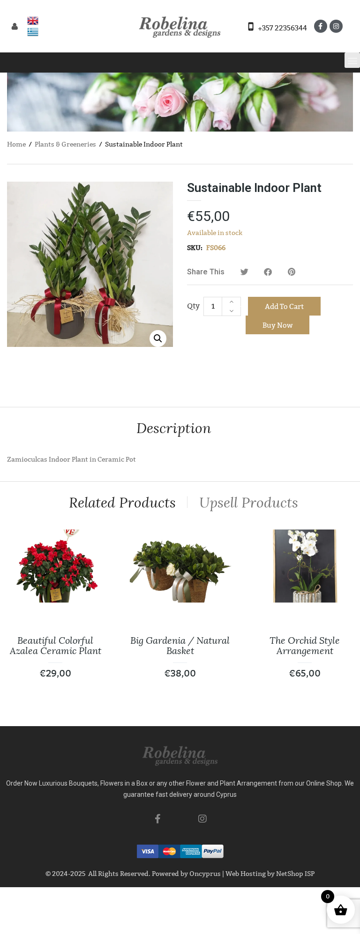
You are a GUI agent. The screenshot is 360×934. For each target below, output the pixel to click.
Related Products (122, 502)
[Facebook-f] (320, 26)
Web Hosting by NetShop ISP (270, 874)
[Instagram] (336, 26)
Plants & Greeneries (65, 144)
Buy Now (277, 325)
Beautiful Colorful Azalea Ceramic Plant (55, 645)
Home (16, 144)
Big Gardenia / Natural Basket (180, 645)
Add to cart (284, 306)
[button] (352, 60)
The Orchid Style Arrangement (305, 645)
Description (173, 428)
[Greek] (32, 31)
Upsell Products (248, 502)
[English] (32, 20)
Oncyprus (205, 874)
